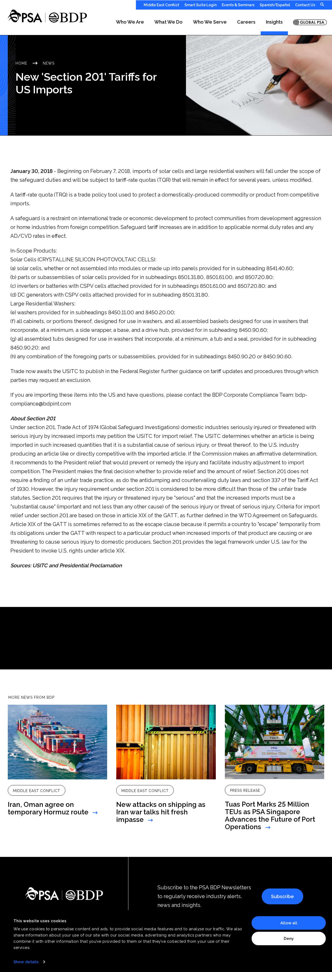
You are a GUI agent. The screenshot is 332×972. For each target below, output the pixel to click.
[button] (130, 22)
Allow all (288, 923)
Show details (26, 962)
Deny (289, 938)
